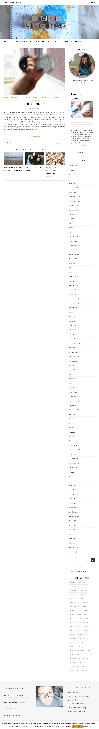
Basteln (84, 590)
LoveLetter (74, 654)
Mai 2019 (72, 534)
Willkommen (21, 41)
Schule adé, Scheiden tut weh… (14, 695)
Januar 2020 (73, 499)
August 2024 (73, 259)
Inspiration (84, 638)
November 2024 (74, 250)
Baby (85, 586)
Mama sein (86, 654)
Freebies (66, 41)
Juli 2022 (72, 365)
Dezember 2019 (74, 503)
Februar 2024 (73, 285)
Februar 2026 (73, 188)
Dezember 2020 (74, 450)
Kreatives (81, 642)
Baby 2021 (73, 590)
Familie (85, 610)
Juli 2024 (72, 263)
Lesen (90, 650)
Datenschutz (17, 2)
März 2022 (72, 383)
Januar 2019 (73, 552)
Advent (73, 582)
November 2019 (74, 507)
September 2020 (74, 463)
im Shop (73, 638)
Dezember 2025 (74, 197)
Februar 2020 (73, 494)
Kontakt (79, 41)
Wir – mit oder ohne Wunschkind (78, 696)
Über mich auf (77, 704)
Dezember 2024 (74, 245)
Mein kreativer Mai (10, 709)
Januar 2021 (73, 445)
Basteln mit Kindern (78, 594)
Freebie (73, 618)
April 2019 (72, 539)
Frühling (73, 622)
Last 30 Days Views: (76, 571)
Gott (72, 630)
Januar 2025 (73, 241)
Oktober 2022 (74, 352)
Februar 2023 (73, 334)
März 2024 (72, 281)
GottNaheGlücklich (74, 700)
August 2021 (73, 414)
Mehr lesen (87, 726)
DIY (92, 606)
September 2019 (74, 516)
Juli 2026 (72, 170)
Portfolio (46, 41)
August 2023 (73, 308)
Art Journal (9, 97)
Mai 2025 (72, 223)
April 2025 (72, 228)
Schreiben (35, 100)
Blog (57, 41)
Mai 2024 (72, 272)
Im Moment (46, 97)
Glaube (34, 97)
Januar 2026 (73, 192)
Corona (86, 602)
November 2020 (74, 454)
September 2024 (74, 254)
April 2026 (72, 183)
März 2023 (72, 330)
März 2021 (72, 436)
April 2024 (72, 277)
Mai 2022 (72, 374)
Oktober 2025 (74, 205)
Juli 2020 (72, 472)
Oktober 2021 (74, 405)
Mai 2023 (72, 321)
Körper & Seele (58, 97)
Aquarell (82, 582)
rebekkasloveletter (10, 143)
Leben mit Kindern (77, 650)
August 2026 (73, 165)
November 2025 (74, 201)
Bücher (81, 598)
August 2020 (73, 467)
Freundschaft (84, 618)
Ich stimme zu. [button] (77, 726)
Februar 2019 (73, 547)
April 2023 (72, 325)
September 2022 (74, 356)
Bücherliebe (74, 602)
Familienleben (75, 614)
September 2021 (74, 410)
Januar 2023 (73, 339)
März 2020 (72, 490)
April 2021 (72, 432)
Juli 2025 (72, 219)
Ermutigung (74, 610)
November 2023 (74, 299)
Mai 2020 (72, 481)
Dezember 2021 (74, 396)
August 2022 (73, 361)
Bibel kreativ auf (76, 711)
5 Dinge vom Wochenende (12, 715)
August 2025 (73, 214)
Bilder (18, 97)
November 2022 (74, 348)
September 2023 (74, 303)
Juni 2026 (72, 174)
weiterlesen (34, 136)
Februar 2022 (73, 388)
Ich (39, 97)
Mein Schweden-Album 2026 (13, 688)
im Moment (82, 634)
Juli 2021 (72, 419)
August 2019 (73, 521)
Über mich (34, 41)
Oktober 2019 (74, 512)
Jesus (72, 642)
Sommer (84, 666)
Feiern (86, 614)
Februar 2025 (73, 237)
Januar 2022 (73, 392)
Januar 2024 (73, 290)
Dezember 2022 (74, 343)
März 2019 (72, 543)
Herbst (80, 630)
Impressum (7, 2)
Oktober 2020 (74, 459)
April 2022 (72, 379)
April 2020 (72, 485)
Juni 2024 (72, 268)
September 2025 (74, 210)
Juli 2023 (72, 312)
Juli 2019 (72, 525)
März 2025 (72, 232)
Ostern (73, 662)
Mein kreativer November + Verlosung (52, 170)
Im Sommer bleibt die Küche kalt (14, 702)
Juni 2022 (72, 370)
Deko (85, 606)
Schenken (83, 662)
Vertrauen (74, 670)
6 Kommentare (60, 143)
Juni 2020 (72, 476)
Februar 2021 (73, 441)
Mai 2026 (72, 179)
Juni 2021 (72, 423)
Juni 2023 (72, 316)
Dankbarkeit (75, 606)
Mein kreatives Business (79, 658)
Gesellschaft (75, 626)
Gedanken (26, 97)
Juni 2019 (72, 530)
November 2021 (74, 401)
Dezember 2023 (74, 294)
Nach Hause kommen (75, 692)
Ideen (72, 634)
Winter (84, 670)
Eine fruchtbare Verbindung (77, 708)
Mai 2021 (72, 428)
